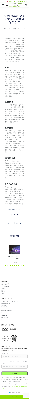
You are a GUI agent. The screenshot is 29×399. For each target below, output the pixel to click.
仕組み (3, 288)
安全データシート (6, 303)
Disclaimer (4, 315)
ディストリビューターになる (9, 301)
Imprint (3, 313)
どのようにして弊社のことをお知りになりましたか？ (14, 362)
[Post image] (14, 249)
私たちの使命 (5, 284)
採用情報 (4, 306)
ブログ (3, 308)
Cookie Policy (5, 317)
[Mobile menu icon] (3, 5)
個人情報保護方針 (6, 310)
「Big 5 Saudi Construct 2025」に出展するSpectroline (14, 258)
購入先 (25, 1)
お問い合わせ (5, 293)
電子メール (5, 353)
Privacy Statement (6, 320)
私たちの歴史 (5, 286)
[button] (11, 215)
